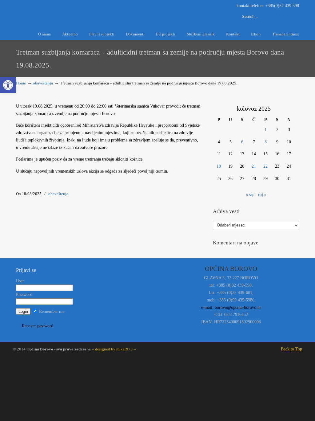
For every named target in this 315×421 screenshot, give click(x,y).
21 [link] (254, 166)
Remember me (51, 311)
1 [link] (266, 129)
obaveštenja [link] (43, 83)
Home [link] (21, 83)
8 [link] (266, 142)
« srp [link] (250, 194)
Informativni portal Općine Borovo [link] (71, 12)
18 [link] (219, 166)
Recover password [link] (37, 326)
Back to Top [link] (291, 349)
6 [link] (242, 142)
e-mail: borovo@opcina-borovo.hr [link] (231, 307)
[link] (8, 85)
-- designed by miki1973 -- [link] (113, 349)
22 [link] (265, 166)
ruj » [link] (262, 194)
